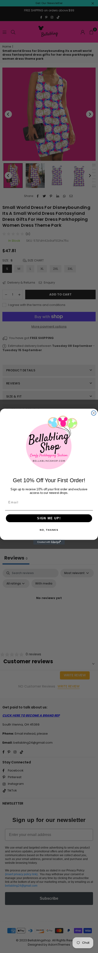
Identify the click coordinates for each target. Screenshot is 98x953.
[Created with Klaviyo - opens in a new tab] (49, 542)
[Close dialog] (93, 413)
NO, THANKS (49, 530)
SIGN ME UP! (49, 518)
